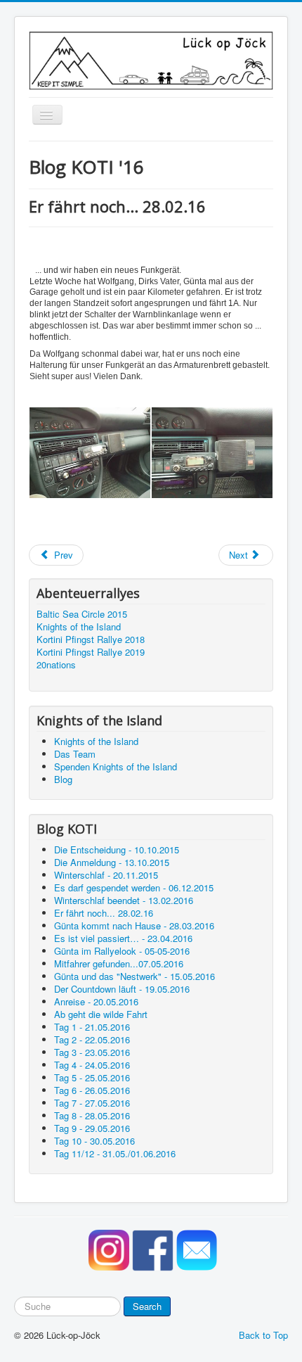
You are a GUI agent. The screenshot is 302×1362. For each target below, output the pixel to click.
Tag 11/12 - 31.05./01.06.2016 (115, 1153)
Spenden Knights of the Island (115, 766)
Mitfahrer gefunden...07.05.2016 (118, 963)
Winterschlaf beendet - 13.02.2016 (123, 900)
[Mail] (195, 1248)
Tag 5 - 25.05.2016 (92, 1077)
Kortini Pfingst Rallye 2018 (91, 639)
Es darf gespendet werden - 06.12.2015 (134, 887)
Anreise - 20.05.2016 (96, 1001)
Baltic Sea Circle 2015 (82, 614)
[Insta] (107, 1248)
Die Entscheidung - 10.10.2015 (116, 849)
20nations (56, 664)
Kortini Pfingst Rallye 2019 (91, 652)
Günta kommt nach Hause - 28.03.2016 (134, 925)
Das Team (75, 753)
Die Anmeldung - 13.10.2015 (111, 862)
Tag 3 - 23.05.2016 (92, 1052)
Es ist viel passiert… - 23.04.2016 (123, 938)
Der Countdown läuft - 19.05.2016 (122, 988)
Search (147, 1306)
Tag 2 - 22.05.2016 (92, 1039)
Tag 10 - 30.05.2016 (94, 1140)
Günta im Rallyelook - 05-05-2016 (122, 950)
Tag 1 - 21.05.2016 (92, 1026)
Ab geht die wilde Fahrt (100, 1014)
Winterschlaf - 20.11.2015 (106, 875)
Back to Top (263, 1335)
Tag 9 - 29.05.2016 (92, 1128)
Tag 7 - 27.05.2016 (92, 1102)
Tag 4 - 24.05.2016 (92, 1064)
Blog (63, 779)
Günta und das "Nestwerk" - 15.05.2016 (134, 976)
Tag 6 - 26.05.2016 (92, 1090)
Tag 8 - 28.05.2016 (92, 1115)
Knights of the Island (79, 626)
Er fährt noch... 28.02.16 (103, 912)
